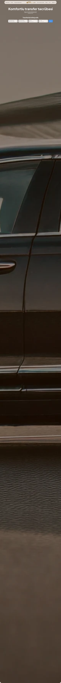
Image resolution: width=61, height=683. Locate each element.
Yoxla (51, 21)
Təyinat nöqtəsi (22, 20)
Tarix (31, 20)
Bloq (35, 2)
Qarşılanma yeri (12, 20)
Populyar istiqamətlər (18, 2)
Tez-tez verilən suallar (40, 2)
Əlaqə (46, 2)
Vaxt (41, 20)
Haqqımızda (7, 2)
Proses (12, 2)
